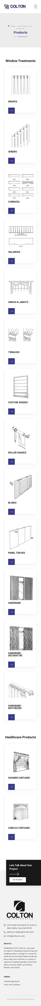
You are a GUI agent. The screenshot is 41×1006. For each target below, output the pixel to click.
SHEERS (12, 151)
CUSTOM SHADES (18, 402)
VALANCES (14, 252)
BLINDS (12, 503)
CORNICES (14, 202)
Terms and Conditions (12, 984)
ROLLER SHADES (17, 452)
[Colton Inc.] (15, 7)
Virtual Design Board (11, 981)
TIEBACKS (13, 352)
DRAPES (12, 101)
